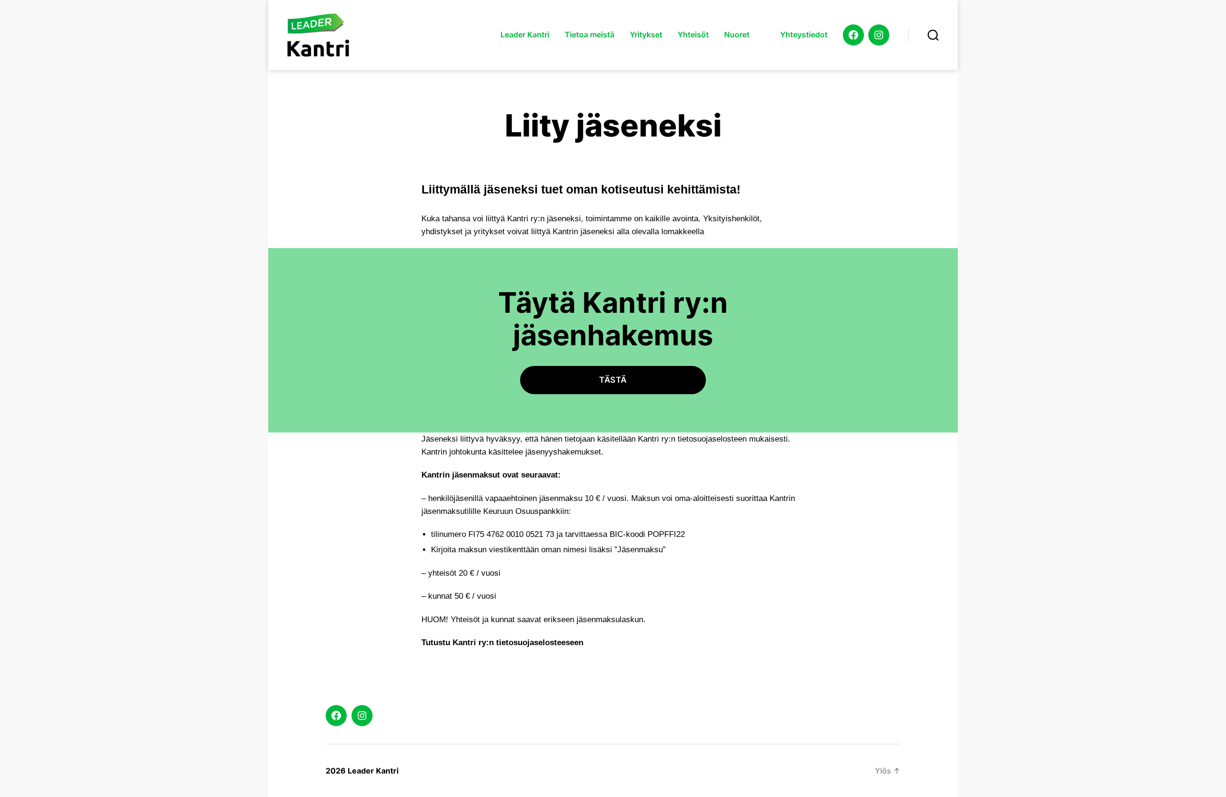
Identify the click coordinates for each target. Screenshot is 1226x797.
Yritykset (646, 34)
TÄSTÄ (613, 380)
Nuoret (736, 34)
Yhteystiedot (804, 34)
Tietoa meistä (589, 34)
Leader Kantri (524, 34)
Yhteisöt (693, 34)
